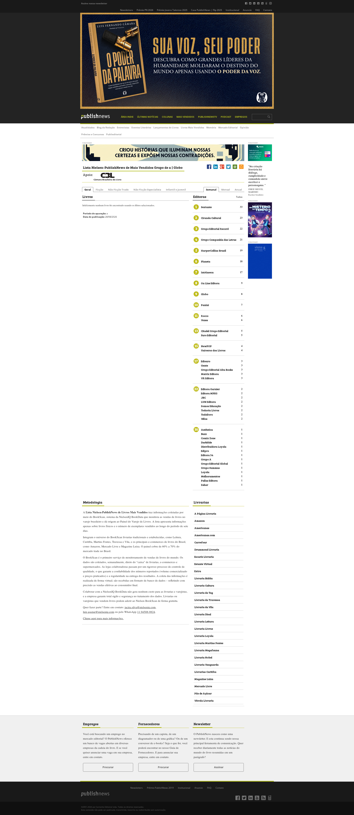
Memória (211, 127)
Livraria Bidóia (203, 578)
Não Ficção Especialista (147, 189)
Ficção (99, 189)
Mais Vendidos (185, 116)
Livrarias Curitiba (205, 672)
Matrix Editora (210, 374)
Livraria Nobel (203, 657)
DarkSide (206, 442)
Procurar (108, 767)
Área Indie (127, 116)
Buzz (204, 434)
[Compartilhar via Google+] (222, 168)
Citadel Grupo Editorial (214, 331)
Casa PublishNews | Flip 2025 (206, 10)
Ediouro (205, 361)
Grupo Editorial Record (215, 229)
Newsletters (126, 10)
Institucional (232, 10)
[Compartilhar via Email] (235, 168)
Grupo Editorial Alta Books (217, 369)
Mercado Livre (203, 686)
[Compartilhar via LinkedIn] (215, 168)
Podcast (226, 116)
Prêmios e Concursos (92, 134)
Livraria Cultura (204, 585)
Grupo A (206, 459)
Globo (204, 294)
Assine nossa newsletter (94, 3)
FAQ (257, 10)
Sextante (206, 207)
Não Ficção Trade (118, 189)
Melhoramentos (210, 476)
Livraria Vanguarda (206, 664)
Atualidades (88, 127)
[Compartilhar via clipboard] (241, 168)
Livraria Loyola (203, 636)
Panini (205, 305)
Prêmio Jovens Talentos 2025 (172, 10)
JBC (203, 397)
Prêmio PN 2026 (145, 10)
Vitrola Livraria (204, 700)
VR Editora (207, 378)
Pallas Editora (209, 480)
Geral (87, 189)
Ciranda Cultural (211, 218)
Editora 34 (207, 455)
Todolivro (207, 414)
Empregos (241, 116)
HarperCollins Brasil (213, 250)
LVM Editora (208, 402)
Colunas (167, 116)
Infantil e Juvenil (176, 189)
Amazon (199, 520)
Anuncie (247, 10)
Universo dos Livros (213, 350)
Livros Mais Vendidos (192, 127)
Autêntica (207, 429)
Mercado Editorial (228, 127)
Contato (267, 10)
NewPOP (206, 346)
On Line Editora (210, 283)
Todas (239, 196)
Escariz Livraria (204, 556)
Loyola (205, 472)
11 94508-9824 (146, 612)
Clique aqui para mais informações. (103, 618)
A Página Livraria (205, 513)
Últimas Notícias (147, 116)
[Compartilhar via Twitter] (228, 168)
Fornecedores (149, 723)
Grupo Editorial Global (214, 463)
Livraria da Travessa (207, 600)
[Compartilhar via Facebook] (209, 168)
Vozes (204, 320)
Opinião (244, 127)
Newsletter (202, 723)
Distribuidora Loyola (213, 446)
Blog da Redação (106, 127)
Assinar (218, 767)
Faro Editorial (209, 335)
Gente (204, 365)
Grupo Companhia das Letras (218, 239)
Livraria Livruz (203, 628)
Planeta (205, 261)
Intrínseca (207, 272)
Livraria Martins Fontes (208, 643)
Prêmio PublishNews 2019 (160, 787)
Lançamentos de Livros (166, 127)
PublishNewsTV (207, 116)
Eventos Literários (141, 127)
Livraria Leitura (204, 621)
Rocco (204, 316)
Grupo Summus (210, 468)
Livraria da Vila (203, 607)
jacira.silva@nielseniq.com (140, 607)
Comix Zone (208, 438)
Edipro (205, 451)
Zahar (204, 485)
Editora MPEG (209, 393)
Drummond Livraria (206, 549)
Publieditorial (114, 134)
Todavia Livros (210, 410)
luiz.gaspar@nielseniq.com (98, 612)
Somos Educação (211, 406)
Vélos (204, 419)
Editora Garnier (210, 389)
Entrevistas (123, 127)
